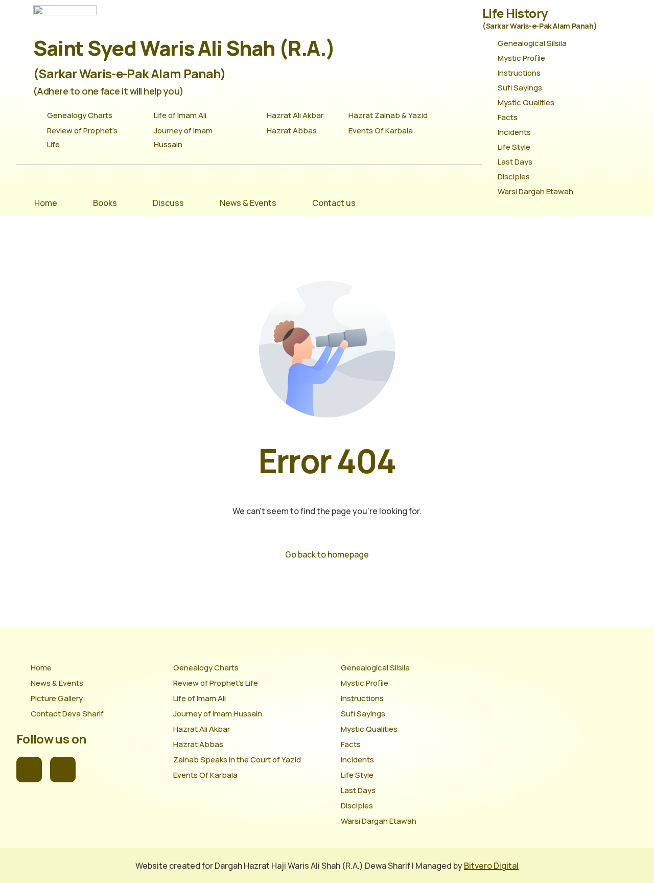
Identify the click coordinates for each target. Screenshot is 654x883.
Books (105, 202)
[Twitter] (63, 769)
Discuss (168, 202)
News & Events (248, 202)
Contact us (334, 202)
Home (45, 202)
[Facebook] (29, 769)
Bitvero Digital (491, 865)
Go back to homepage (327, 554)
